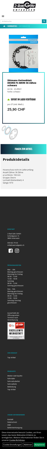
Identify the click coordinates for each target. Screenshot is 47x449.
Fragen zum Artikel (23, 149)
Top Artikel (11, 357)
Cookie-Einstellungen (12, 444)
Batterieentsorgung (14, 428)
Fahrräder (11, 378)
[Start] (4, 26)
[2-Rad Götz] (24, 6)
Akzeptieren (39, 444)
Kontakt (10, 419)
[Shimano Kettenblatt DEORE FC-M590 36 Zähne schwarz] (23, 53)
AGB (9, 425)
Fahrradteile (12, 26)
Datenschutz (12, 422)
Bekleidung (11, 387)
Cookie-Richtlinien (17, 440)
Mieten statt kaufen (14, 376)
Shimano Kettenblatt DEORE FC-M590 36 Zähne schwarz (21, 83)
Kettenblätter (24, 26)
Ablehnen (28, 444)
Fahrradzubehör (13, 381)
